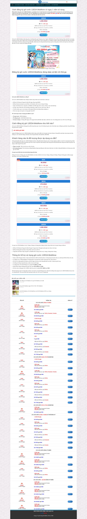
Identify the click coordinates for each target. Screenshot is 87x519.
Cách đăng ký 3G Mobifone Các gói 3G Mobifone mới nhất (31, 280)
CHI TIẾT (67, 177)
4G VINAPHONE (55, 4)
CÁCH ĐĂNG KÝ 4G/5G (19, 4)
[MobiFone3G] (43, 1)
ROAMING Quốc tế (40, 4)
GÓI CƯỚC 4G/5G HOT (29, 4)
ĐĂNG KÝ (43, 34)
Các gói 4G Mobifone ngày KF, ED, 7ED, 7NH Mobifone (31, 285)
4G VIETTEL (48, 4)
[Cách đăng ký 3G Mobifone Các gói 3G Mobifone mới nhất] (15, 282)
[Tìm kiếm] (67, 2)
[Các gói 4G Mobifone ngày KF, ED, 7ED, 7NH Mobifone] (15, 287)
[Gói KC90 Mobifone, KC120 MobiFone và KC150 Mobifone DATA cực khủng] (15, 293)
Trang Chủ (12, 4)
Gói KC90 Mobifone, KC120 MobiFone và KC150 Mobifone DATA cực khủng (35, 291)
